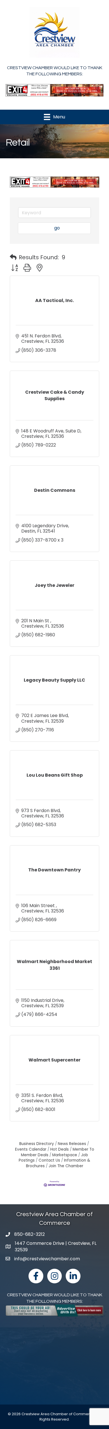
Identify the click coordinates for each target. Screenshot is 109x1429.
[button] (13, 257)
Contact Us (49, 1160)
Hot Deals (59, 1149)
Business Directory (36, 1143)
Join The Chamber (66, 1166)
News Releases (72, 1143)
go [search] (57, 228)
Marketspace (64, 1155)
